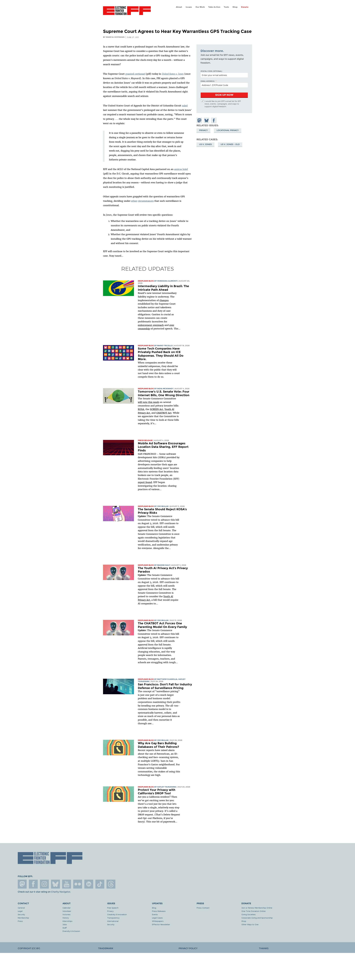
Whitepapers (157, 921)
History (66, 918)
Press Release (145, 440)
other (134, 201)
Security (21, 914)
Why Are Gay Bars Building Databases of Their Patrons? (158, 744)
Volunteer (67, 911)
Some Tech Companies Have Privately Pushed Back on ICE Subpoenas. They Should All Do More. (160, 354)
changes (164, 300)
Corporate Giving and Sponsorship (257, 918)
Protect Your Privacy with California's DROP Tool (156, 791)
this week (153, 402)
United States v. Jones (173, 73)
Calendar (67, 908)
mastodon (22, 884)
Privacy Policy (188, 948)
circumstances (146, 201)
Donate (244, 7)
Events (155, 914)
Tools (226, 7)
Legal (20, 911)
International (112, 921)
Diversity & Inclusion (71, 931)
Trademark (105, 948)
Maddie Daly (163, 565)
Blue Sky (55, 884)
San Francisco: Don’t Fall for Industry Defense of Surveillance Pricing (165, 686)
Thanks (263, 948)
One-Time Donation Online (253, 911)
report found (145, 482)
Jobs (65, 924)
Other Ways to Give (249, 924)
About (179, 7)
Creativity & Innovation (117, 914)
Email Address (208, 81)
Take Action (214, 7)
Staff (65, 928)
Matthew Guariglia (167, 679)
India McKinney (165, 389)
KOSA (141, 409)
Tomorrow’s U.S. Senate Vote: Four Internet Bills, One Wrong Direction (163, 393)
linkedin (88, 884)
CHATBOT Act (164, 412)
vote (145, 402)
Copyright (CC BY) (29, 948)
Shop (235, 7)
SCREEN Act (156, 409)
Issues (189, 7)
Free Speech (112, 908)
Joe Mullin (162, 506)
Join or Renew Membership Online (256, 908)
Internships (67, 921)
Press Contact (203, 908)
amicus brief (181, 169)
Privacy (203, 130)
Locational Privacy (228, 130)
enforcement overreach (151, 325)
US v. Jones (205, 144)
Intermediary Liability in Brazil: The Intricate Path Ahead (163, 287)
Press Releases (159, 911)
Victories (66, 914)
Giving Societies (248, 914)
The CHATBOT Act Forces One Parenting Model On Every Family (162, 625)
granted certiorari (135, 73)
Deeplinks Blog (146, 281)
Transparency (113, 918)
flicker (77, 884)
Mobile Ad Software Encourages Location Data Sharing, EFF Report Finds (163, 447)
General (21, 908)
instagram (44, 884)
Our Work (200, 7)
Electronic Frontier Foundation (127, 12)
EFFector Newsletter (161, 924)
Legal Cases (157, 918)
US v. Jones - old (230, 144)
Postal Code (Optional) (211, 71)
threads (110, 884)
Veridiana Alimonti (167, 281)
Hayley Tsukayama (166, 787)
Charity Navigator (60, 891)
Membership (23, 918)
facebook (33, 884)
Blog (154, 908)
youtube (66, 884)
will (140, 402)
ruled (185, 105)
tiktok (99, 884)
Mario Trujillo (165, 346)
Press (20, 921)
